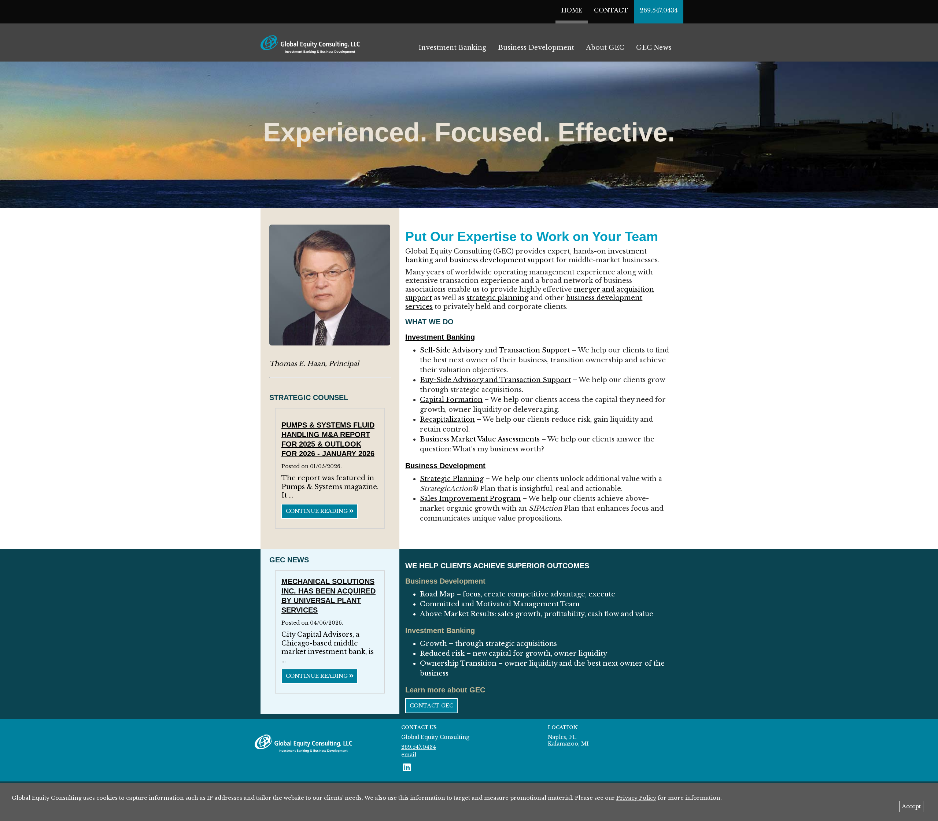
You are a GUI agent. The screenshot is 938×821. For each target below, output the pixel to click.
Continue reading (317, 511)
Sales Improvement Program (470, 499)
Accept (911, 806)
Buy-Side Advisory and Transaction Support (495, 380)
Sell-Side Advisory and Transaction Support (495, 350)
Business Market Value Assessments (480, 439)
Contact (611, 10)
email (408, 754)
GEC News (654, 48)
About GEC (605, 48)
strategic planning (497, 298)
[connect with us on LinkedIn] (406, 767)
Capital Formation (451, 400)
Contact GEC (431, 705)
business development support (502, 260)
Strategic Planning (452, 479)
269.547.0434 (658, 10)
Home (571, 10)
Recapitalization (447, 419)
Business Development (536, 48)
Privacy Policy (636, 798)
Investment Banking (452, 48)
